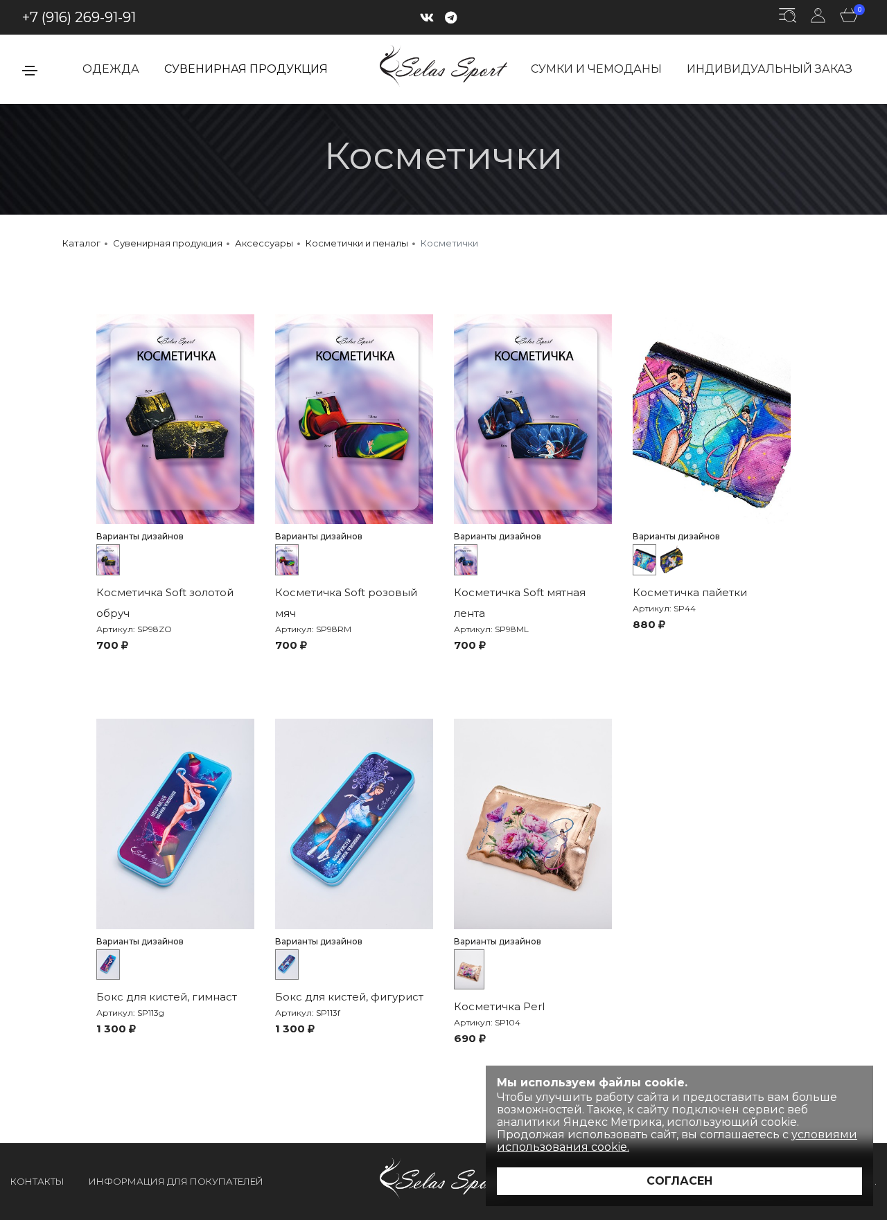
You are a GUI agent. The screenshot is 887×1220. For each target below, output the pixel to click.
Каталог (81, 243)
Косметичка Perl (499, 1006)
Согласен (679, 1180)
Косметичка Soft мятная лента (520, 603)
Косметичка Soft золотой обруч (165, 603)
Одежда (110, 68)
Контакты (37, 1181)
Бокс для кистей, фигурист (349, 996)
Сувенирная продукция (246, 68)
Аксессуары (264, 243)
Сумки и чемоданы (596, 68)
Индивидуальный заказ (769, 68)
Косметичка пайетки (690, 592)
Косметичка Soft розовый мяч (346, 603)
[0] (849, 18)
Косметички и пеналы (357, 243)
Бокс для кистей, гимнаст (166, 996)
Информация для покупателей (176, 1181)
